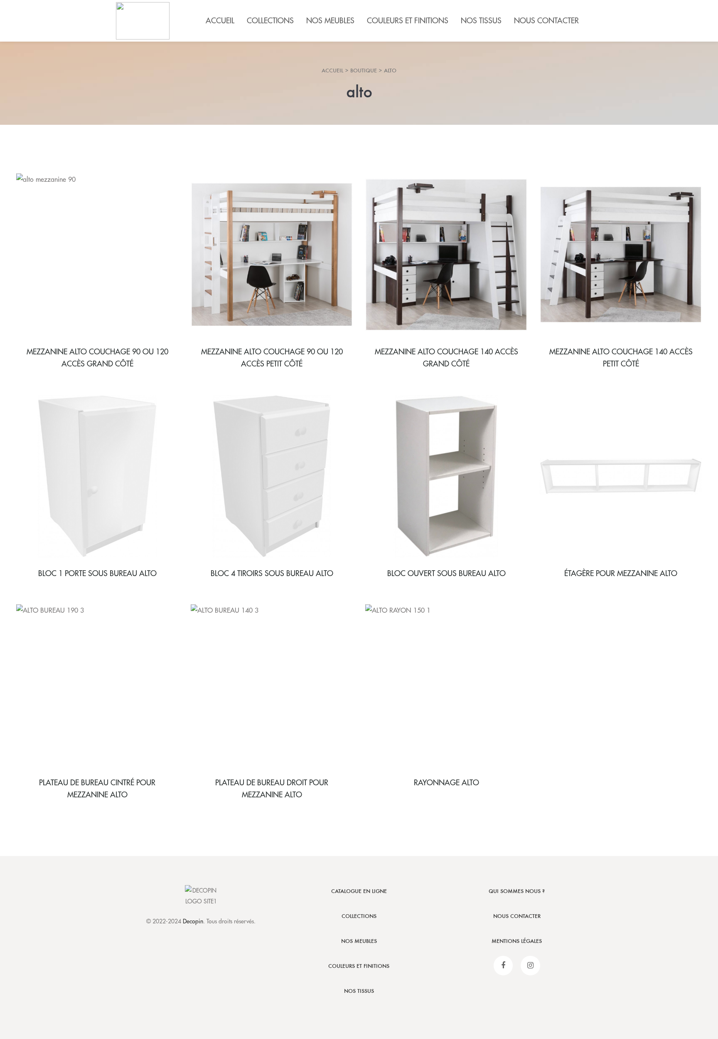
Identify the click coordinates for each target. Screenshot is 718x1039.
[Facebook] (503, 965)
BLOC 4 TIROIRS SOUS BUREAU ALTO (272, 573)
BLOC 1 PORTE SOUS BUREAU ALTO (97, 573)
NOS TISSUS (359, 990)
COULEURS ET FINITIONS (358, 966)
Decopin (193, 921)
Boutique (363, 70)
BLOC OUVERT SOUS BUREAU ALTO (446, 573)
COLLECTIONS (359, 916)
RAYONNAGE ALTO (446, 783)
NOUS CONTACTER (517, 916)
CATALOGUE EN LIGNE (359, 891)
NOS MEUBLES (359, 941)
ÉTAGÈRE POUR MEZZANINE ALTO (620, 573)
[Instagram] (530, 965)
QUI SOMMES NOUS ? (517, 891)
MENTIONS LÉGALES (517, 941)
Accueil (332, 70)
